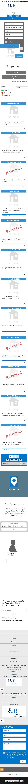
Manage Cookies (15, 781)
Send (14, 613)
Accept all (7, 781)
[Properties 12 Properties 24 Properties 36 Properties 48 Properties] (12, 463)
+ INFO (24, 128)
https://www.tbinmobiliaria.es (14, 669)
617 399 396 (14, 674)
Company (14, 645)
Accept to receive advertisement (13, 620)
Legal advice (14, 658)
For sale (14, 635)
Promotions (14, 642)
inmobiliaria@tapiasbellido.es (14, 667)
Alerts (16, 73)
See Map (9, 42)
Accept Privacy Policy (10, 618)
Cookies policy (14, 661)
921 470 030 (14, 671)
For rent (14, 638)
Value (14, 529)
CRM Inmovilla (17, 774)
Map (2, 689)
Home (14, 632)
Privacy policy (14, 655)
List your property (14, 77)
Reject (21, 781)
